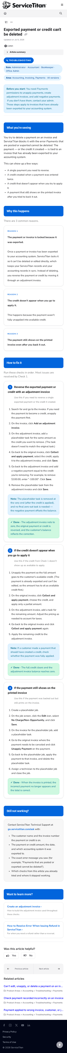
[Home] (24, 5)
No (31, 955)
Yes (14, 955)
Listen (10, 46)
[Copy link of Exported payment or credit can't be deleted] (25, 34)
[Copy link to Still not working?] (33, 811)
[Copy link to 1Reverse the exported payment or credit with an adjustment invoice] (54, 392)
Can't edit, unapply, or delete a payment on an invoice (33, 986)
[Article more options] (11, 22)
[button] (19, 969)
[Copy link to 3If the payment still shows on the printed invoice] (31, 693)
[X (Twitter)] (16, 1025)
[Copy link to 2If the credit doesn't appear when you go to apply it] (34, 555)
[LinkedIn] (28, 1025)
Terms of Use (9, 1042)
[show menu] (62, 5)
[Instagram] (10, 1025)
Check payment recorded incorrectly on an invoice (33, 998)
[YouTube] (22, 1025)
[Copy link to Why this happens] (34, 211)
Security (7, 1037)
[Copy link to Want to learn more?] (37, 894)
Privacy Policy (9, 1031)
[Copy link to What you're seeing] (36, 128)
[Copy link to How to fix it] (26, 363)
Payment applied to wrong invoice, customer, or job (33, 1010)
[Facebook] (4, 1025)
